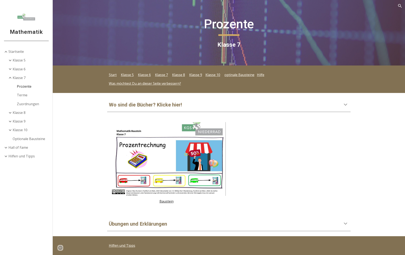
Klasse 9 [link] (19, 121)
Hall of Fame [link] (18, 147)
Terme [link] (22, 95)
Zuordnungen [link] (28, 104)
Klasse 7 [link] (19, 77)
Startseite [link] (16, 51)
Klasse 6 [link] (19, 69)
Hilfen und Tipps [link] (21, 156)
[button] (400, 6)
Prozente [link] (24, 86)
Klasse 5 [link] (19, 60)
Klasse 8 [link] (19, 112)
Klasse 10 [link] (20, 130)
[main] (229, 32)
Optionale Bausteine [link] (29, 138)
